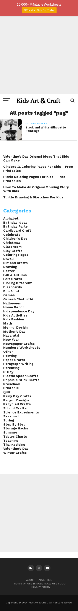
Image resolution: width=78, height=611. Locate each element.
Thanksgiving (14, 444)
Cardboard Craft (17, 231)
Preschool (11, 384)
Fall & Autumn (15, 275)
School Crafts (15, 408)
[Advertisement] (39, 55)
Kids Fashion (13, 319)
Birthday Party (15, 226)
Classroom (12, 247)
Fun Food (11, 291)
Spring (8, 420)
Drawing (10, 267)
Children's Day (15, 239)
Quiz (7, 392)
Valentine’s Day (16, 449)
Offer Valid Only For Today (39, 10)
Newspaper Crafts (19, 344)
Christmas (12, 243)
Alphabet (11, 218)
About (30, 580)
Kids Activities (15, 315)
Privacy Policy (40, 587)
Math (7, 323)
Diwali (8, 259)
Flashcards (12, 287)
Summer (10, 432)
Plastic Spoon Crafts (20, 376)
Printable (11, 388)
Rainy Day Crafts (17, 396)
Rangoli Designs (16, 400)
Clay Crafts (13, 251)
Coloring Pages (15, 255)
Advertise (45, 580)
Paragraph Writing (18, 364)
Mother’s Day (14, 332)
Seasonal (11, 416)
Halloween (12, 303)
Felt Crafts (12, 279)
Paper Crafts (14, 360)
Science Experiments (21, 412)
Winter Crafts (15, 453)
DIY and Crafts (15, 263)
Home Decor (13, 307)
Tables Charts (15, 436)
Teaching (10, 441)
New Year (11, 340)
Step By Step (14, 424)
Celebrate (12, 235)
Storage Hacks (15, 428)
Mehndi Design (15, 327)
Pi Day (8, 372)
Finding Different (17, 283)
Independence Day (18, 311)
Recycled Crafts (17, 404)
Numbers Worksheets (21, 348)
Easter (9, 271)
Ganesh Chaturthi (18, 299)
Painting (10, 356)
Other (8, 352)
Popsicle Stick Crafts (21, 380)
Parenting (11, 368)
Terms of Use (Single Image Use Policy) (41, 583)
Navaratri (11, 335)
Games (9, 295)
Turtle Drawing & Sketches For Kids (33, 197)
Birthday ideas (15, 223)
